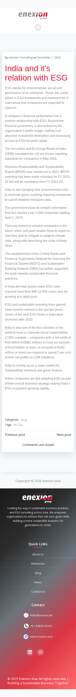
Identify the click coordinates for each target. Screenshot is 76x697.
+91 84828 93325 (41, 626)
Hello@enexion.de (41, 615)
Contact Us (38, 591)
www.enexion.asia (41, 636)
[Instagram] (40, 652)
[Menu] (38, 27)
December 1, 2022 (49, 57)
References (38, 563)
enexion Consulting (21, 57)
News (38, 582)
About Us (38, 554)
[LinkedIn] (30, 652)
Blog (24, 420)
